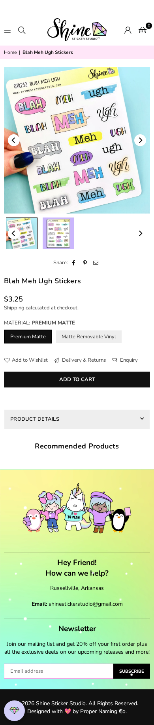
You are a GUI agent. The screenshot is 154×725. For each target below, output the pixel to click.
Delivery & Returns (83, 360)
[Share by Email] (96, 262)
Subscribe (131, 671)
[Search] (22, 29)
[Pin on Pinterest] (85, 262)
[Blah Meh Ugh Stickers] (21, 233)
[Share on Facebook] (74, 262)
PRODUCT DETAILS (34, 419)
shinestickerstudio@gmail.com (86, 604)
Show (14, 710)
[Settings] (128, 30)
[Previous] (14, 140)
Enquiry (128, 360)
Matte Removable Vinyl (89, 336)
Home (10, 52)
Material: (39, 322)
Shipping (14, 307)
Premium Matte (28, 336)
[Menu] (7, 29)
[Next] (140, 140)
